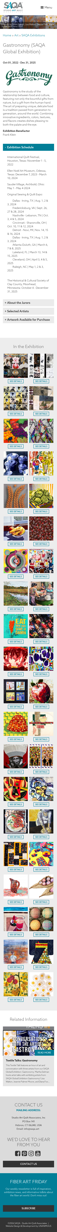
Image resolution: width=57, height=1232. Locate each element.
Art (16, 35)
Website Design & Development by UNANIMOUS (28, 1226)
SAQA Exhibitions (33, 35)
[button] (16, 377)
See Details (16, 381)
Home (7, 35)
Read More (44, 1052)
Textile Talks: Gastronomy (22, 1060)
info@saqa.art (31, 1129)
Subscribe (28, 1208)
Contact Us (28, 1164)
